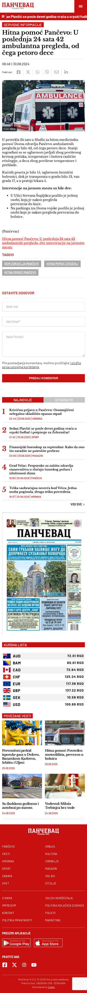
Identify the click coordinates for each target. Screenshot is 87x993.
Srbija (50, 846)
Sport (35, 437)
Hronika (37, 418)
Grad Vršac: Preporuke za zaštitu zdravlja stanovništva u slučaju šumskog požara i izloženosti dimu (41, 469)
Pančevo (36, 478)
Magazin (37, 455)
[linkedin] (66, 72)
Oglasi (50, 876)
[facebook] (18, 72)
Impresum (9, 905)
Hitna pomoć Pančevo (20, 272)
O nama (7, 898)
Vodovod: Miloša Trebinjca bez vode (60, 806)
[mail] (56, 72)
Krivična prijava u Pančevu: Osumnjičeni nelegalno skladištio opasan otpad (41, 412)
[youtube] (34, 964)
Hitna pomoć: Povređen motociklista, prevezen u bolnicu (64, 754)
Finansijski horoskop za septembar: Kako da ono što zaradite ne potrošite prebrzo (46, 449)
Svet (5, 883)
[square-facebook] (4, 964)
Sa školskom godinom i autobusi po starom (20, 806)
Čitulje (50, 883)
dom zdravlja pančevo (21, 264)
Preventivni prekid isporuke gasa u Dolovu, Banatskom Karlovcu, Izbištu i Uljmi (20, 756)
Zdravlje (52, 861)
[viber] (47, 72)
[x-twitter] (14, 964)
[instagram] (24, 964)
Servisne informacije (23, 25)
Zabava (7, 876)
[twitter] (28, 72)
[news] (22, 732)
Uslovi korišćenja (59, 898)
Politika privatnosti (17, 920)
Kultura (51, 854)
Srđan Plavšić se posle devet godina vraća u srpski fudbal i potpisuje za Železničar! (43, 430)
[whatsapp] (37, 72)
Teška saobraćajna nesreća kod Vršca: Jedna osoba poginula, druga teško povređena (43, 490)
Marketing (53, 920)
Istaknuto (64, 400)
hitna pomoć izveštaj (62, 264)
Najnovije (23, 400)
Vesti (6, 854)
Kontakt (8, 913)
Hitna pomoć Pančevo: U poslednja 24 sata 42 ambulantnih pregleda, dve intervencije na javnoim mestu (43, 243)
